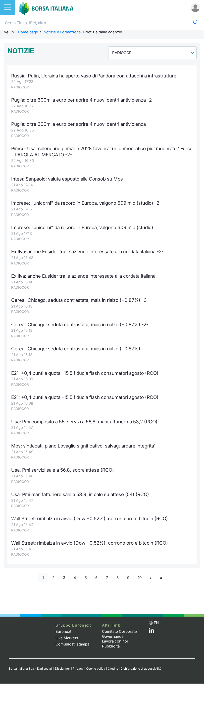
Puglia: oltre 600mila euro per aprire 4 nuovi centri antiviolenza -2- (82, 100)
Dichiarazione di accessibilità (140, 668)
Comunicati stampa (72, 644)
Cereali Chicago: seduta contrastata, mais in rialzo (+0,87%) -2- (80, 324)
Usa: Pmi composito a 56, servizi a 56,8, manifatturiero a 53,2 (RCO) (84, 422)
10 (140, 577)
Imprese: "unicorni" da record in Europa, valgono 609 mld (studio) (82, 227)
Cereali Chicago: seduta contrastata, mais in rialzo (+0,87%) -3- (80, 300)
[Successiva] (150, 577)
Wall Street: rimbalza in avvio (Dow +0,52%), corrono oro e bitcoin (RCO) (89, 518)
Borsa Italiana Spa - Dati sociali (30, 668)
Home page (28, 32)
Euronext (63, 631)
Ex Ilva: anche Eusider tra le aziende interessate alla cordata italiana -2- (87, 252)
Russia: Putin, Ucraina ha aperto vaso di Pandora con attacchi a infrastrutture (93, 76)
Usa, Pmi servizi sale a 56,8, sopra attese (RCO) (62, 470)
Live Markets (66, 638)
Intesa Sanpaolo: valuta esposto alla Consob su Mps (67, 179)
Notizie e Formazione (62, 32)
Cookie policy (95, 668)
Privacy (78, 668)
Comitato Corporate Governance (119, 634)
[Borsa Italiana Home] (46, 7)
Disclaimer (62, 668)
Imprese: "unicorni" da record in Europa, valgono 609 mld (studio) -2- (86, 203)
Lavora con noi (115, 641)
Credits (113, 668)
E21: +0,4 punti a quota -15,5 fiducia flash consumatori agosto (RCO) (84, 373)
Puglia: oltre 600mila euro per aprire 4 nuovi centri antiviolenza (78, 124)
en (156, 622)
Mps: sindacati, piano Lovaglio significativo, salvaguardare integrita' (83, 446)
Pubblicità (111, 646)
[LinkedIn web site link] (151, 631)
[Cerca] (195, 23)
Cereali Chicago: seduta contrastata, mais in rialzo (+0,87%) (75, 349)
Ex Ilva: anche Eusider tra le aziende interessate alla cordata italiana (83, 276)
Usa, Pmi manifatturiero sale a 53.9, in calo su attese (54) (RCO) (80, 494)
